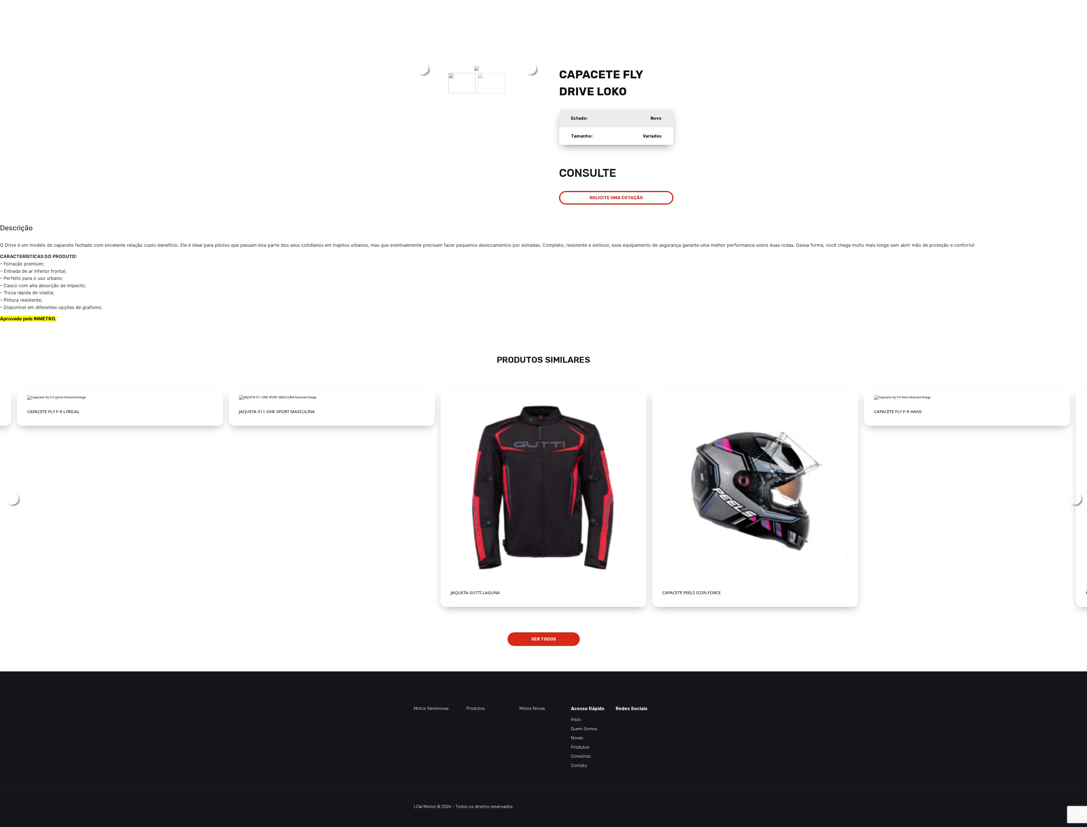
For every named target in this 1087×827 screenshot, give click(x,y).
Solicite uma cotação (616, 197)
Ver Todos (543, 639)
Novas (577, 737)
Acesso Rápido (587, 708)
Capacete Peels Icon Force (691, 592)
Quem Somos (584, 728)
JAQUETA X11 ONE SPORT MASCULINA (277, 411)
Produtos (476, 708)
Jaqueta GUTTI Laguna (475, 592)
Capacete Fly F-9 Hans (898, 411)
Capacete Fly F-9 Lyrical (53, 411)
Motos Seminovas (431, 708)
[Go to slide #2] (491, 83)
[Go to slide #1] (462, 83)
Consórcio (581, 756)
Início (576, 719)
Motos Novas (532, 708)
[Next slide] (530, 68)
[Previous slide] (423, 68)
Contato (579, 765)
